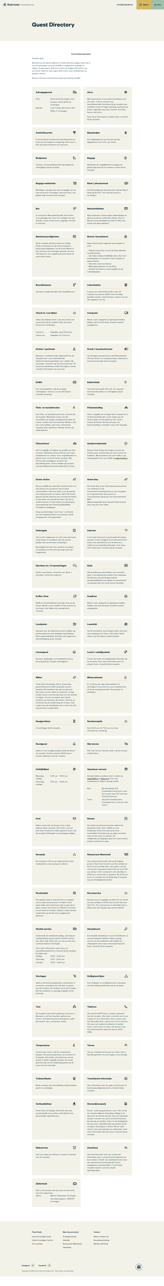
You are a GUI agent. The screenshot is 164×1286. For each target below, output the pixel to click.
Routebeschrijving (101, 1240)
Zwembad (67, 1247)
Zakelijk (66, 1240)
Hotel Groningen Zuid (41, 1236)
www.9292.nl (92, 778)
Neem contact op (101, 1236)
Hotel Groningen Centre (42, 1240)
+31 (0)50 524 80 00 (124, 5)
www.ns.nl (105, 778)
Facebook (42, 1265)
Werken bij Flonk (101, 1244)
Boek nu (146, 5)
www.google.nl (121, 458)
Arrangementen (70, 1236)
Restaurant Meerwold (72, 1244)
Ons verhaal (37, 1244)
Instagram (26, 1265)
